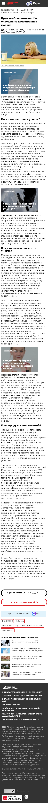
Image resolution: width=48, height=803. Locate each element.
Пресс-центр (35, 692)
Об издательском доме (14, 692)
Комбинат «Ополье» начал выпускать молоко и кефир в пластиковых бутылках (27, 650)
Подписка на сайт (12, 705)
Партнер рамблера (23, 791)
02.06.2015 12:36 (7, 10)
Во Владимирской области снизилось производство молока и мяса (26, 665)
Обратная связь (10, 695)
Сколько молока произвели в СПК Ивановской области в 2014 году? (25, 642)
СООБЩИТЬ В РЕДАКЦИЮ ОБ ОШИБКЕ (20, 720)
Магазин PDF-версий (31, 695)
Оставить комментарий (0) (24, 602)
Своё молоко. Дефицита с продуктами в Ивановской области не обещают (27, 673)
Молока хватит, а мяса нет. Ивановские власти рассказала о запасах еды (27, 657)
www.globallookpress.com (12, 66)
